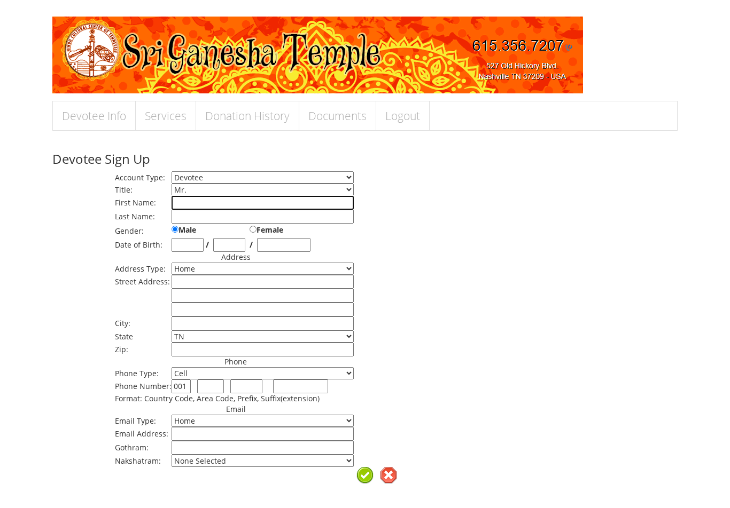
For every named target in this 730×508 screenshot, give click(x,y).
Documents (337, 115)
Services (166, 115)
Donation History (247, 115)
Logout (402, 115)
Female (270, 230)
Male (187, 230)
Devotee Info (94, 115)
